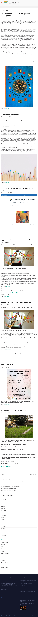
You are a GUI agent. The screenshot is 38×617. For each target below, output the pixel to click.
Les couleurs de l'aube (14, 2)
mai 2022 (3, 517)
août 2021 (3, 519)
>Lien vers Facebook (6, 466)
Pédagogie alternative (5, 553)
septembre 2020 (4, 528)
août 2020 (3, 530)
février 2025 (3, 510)
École (10, 233)
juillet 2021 (3, 521)
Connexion (3, 560)
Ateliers (2, 546)
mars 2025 (3, 508)
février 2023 (3, 515)
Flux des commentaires (5, 565)
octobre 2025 (3, 501)
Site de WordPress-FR (5, 567)
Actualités (7, 108)
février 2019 (3, 535)
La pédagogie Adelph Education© (14, 114)
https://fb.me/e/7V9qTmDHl (15, 292)
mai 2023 (3, 513)
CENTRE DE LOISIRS (8, 365)
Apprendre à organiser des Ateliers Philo (16, 240)
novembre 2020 (4, 524)
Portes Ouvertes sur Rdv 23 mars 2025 (15, 410)
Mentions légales (34, 615)
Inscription (8, 286)
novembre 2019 (4, 533)
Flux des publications (5, 562)
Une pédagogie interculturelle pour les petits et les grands (18, 14)
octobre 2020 (3, 526)
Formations (7, 296)
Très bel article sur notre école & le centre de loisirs (18, 189)
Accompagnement (8, 358)
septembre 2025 (4, 504)
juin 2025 (3, 506)
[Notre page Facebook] (2, 598)
